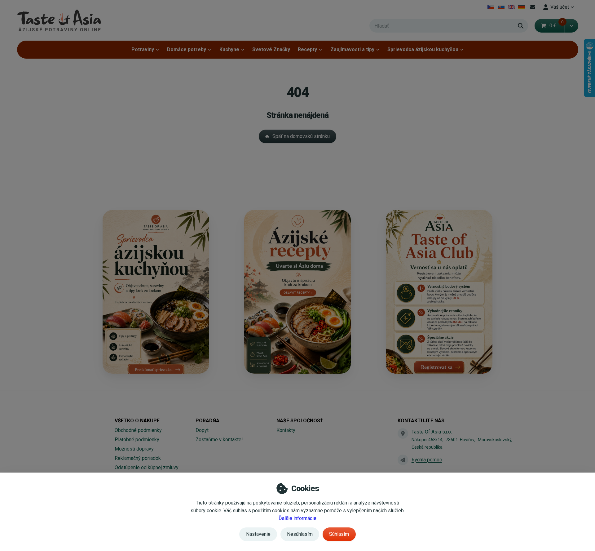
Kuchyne (229, 49)
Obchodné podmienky (138, 430)
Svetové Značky (271, 49)
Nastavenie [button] (258, 534)
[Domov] (59, 20)
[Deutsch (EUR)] (521, 7)
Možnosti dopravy (134, 449)
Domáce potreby (186, 49)
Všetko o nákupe (137, 421)
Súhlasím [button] (339, 534)
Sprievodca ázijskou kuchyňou (422, 49)
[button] (571, 26)
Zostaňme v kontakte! (219, 439)
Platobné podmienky (137, 439)
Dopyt (202, 430)
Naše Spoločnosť (299, 421)
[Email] (533, 7)
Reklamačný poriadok (138, 458)
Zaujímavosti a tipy (352, 49)
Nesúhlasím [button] (300, 534)
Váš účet (559, 7)
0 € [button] (556, 26)
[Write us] (403, 460)
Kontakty (285, 430)
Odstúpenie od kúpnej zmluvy (146, 467)
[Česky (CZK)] (491, 7)
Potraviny (142, 49)
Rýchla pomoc (427, 460)
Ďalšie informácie (297, 518)
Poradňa (207, 421)
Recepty (307, 49)
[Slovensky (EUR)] (501, 7)
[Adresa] (403, 433)
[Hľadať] (520, 26)
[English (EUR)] (511, 7)
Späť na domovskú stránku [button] (301, 136)
